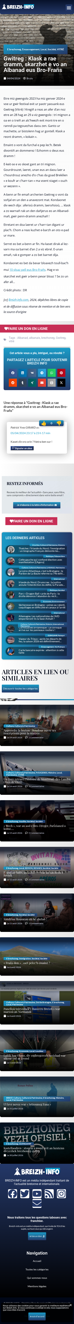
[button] (69, 7)
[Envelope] (37, 1203)
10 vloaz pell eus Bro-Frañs (28, 270)
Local (44, 49)
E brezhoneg (14, 49)
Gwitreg (61, 338)
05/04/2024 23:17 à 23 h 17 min (30, 433)
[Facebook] (12, 1193)
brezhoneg (48, 338)
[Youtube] (37, 1193)
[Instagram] (61, 1193)
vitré (11, 341)
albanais (34, 338)
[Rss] (49, 1193)
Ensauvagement (31, 49)
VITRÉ (60, 49)
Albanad (22, 338)
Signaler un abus (23, 448)
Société (52, 49)
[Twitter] (24, 1193)
